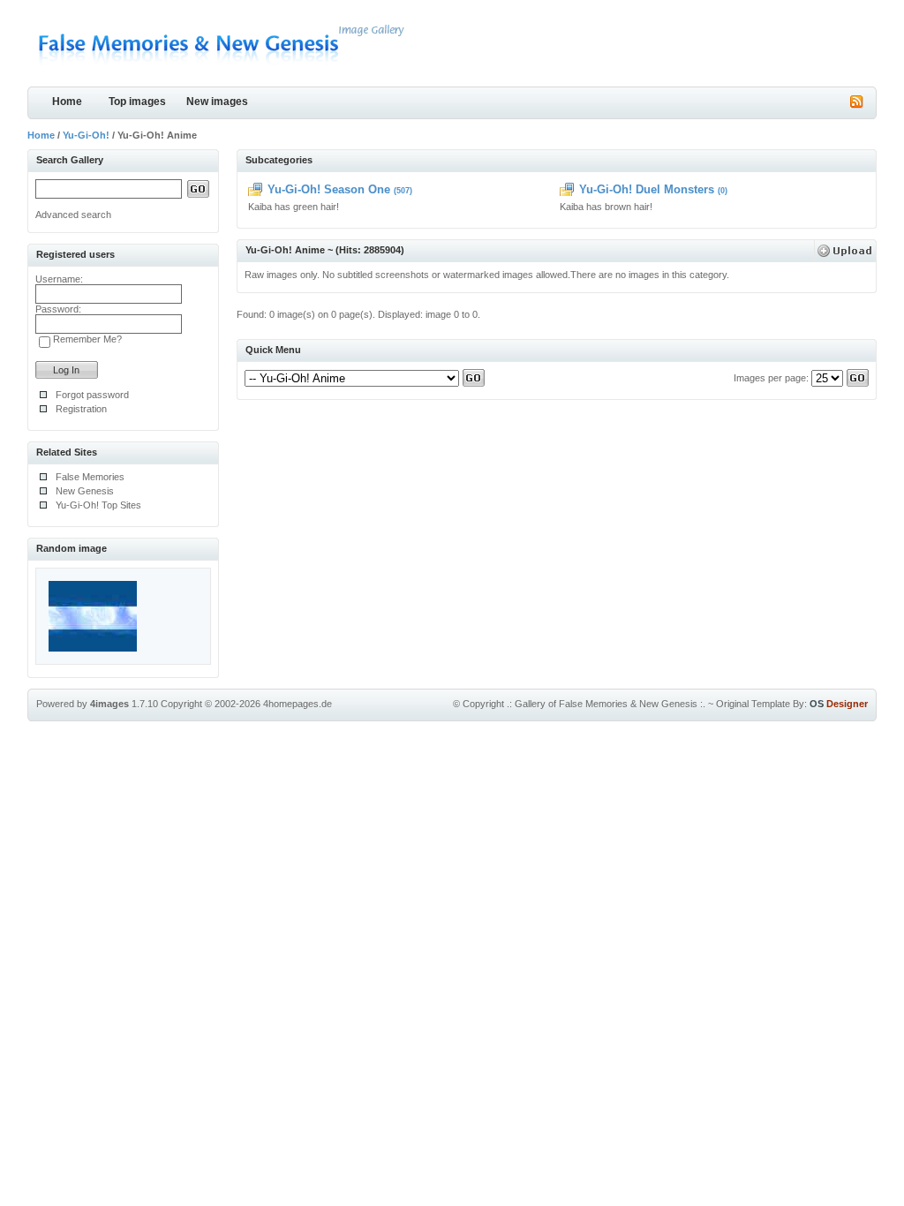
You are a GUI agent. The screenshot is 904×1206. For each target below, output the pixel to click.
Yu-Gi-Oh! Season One (328, 189)
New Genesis (85, 491)
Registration (81, 408)
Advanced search (73, 214)
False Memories (90, 476)
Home (67, 101)
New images (217, 101)
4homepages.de (297, 703)
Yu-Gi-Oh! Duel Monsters (646, 189)
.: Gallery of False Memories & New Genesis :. (606, 703)
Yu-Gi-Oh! (86, 135)
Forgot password (92, 394)
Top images (137, 101)
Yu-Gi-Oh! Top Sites (98, 505)
